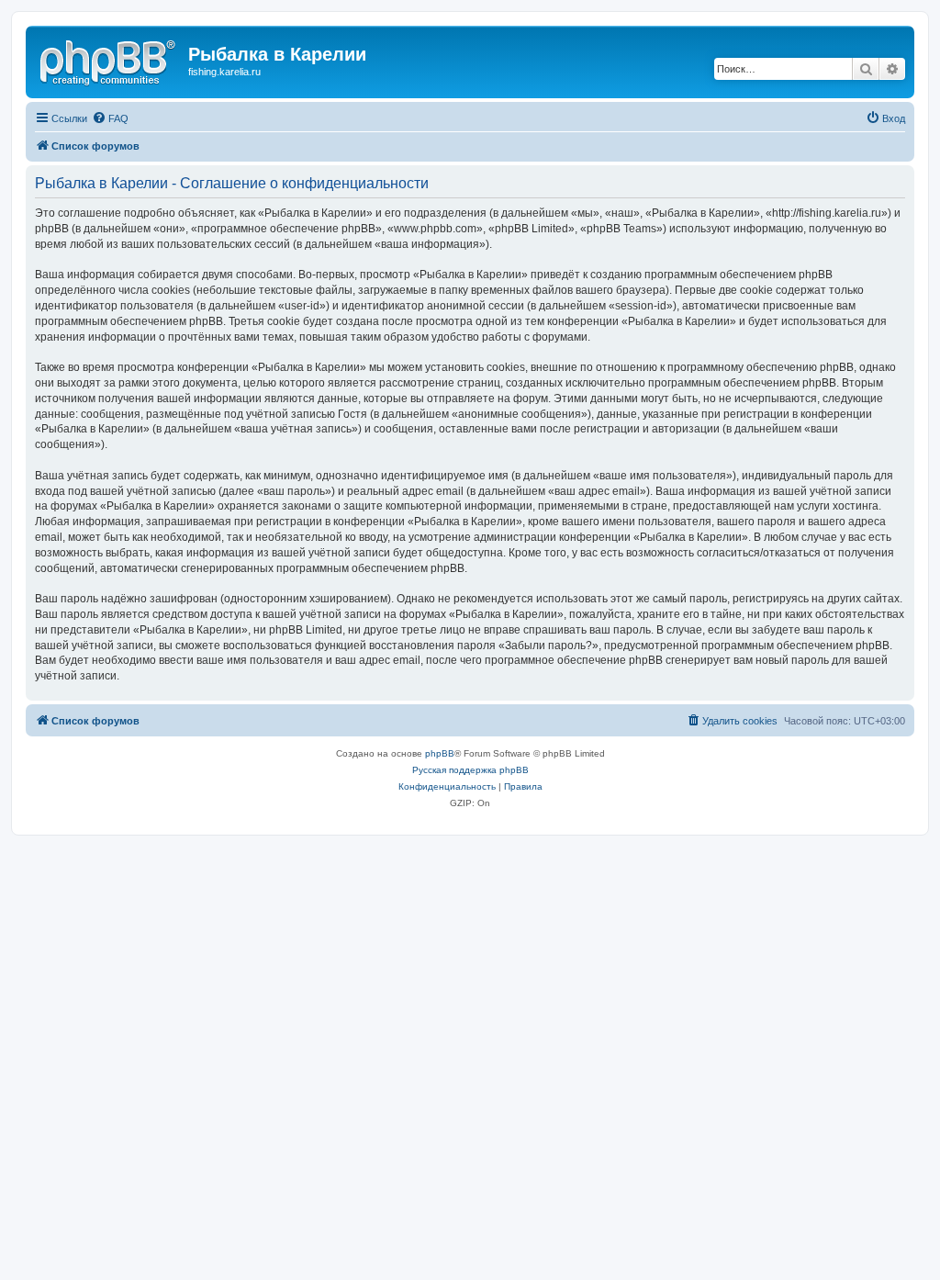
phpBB (439, 753)
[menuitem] (110, 118)
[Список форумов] (109, 59)
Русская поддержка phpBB (470, 770)
